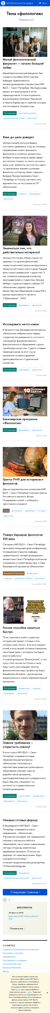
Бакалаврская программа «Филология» (20, 421)
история (41, 510)
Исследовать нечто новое (21, 324)
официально (30, 510)
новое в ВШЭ (24, 796)
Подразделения (9, 956)
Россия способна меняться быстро (21, 630)
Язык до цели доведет (18, 137)
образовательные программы (16, 878)
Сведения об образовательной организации (21, 949)
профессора (32, 573)
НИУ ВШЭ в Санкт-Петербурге (19, 3)
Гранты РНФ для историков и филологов (23, 481)
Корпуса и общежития (12, 967)
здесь (18, 989)
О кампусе (9, 945)
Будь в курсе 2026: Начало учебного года (23, 917)
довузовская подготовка (14, 118)
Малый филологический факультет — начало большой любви (23, 63)
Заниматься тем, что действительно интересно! (21, 250)
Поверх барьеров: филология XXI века (23, 537)
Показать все (16, 928)
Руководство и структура (13, 953)
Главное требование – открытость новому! (18, 745)
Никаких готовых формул (20, 820)
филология (32, 118)
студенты (23, 193)
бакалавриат (35, 193)
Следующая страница (24, 892)
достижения (17, 510)
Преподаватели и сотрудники (15, 960)
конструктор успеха (27, 113)
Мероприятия (24, 907)
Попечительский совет (12, 964)
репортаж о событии (24, 578)
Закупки (6, 971)
